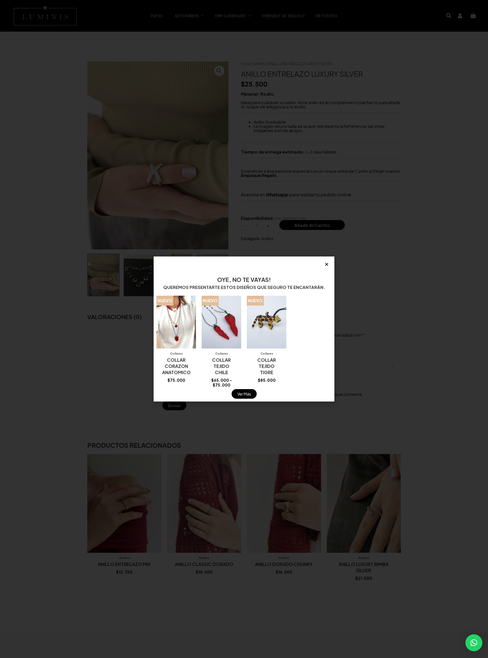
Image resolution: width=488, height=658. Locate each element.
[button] (473, 642)
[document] (244, 329)
